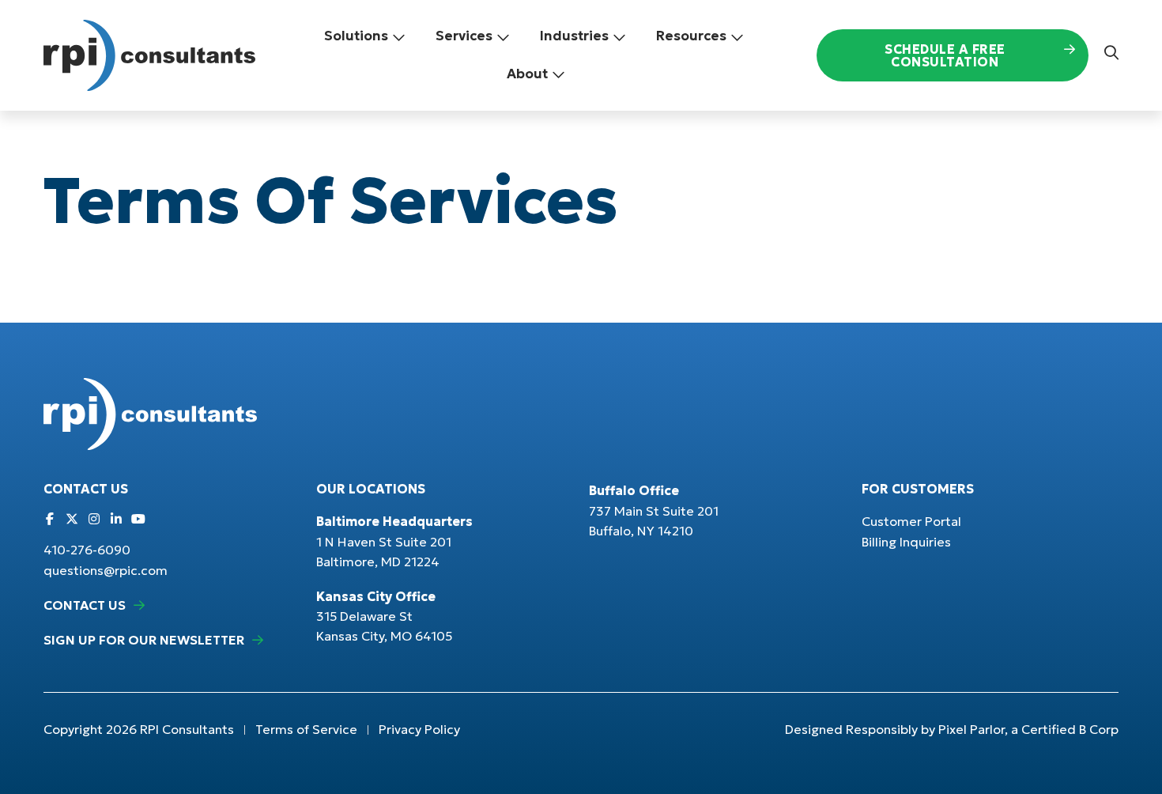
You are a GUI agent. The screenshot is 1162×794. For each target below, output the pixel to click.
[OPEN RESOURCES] (737, 36)
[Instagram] (94, 518)
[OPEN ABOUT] (558, 74)
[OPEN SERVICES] (503, 36)
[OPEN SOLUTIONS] (399, 36)
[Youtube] (138, 518)
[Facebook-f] (49, 518)
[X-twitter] (72, 518)
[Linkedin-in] (116, 518)
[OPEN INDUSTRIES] (619, 36)
